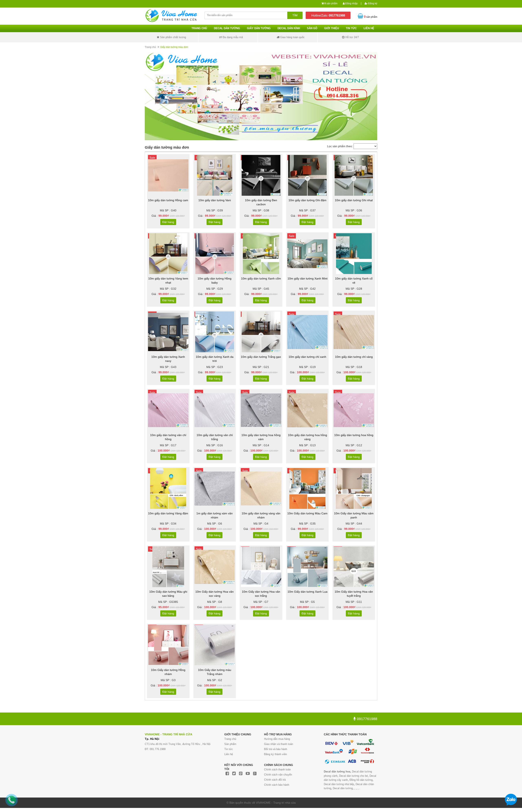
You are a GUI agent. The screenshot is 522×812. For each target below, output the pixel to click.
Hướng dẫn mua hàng (277, 738)
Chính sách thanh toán (277, 769)
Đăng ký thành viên (275, 754)
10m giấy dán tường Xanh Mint (307, 278)
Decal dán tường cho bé (353, 775)
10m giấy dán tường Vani (214, 200)
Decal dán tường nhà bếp (339, 784)
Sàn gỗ (312, 28)
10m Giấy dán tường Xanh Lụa (307, 591)
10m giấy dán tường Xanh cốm (261, 278)
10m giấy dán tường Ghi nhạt (354, 200)
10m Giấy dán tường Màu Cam (307, 513)
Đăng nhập (351, 3)
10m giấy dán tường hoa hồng (353, 435)
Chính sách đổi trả (275, 779)
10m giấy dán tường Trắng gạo (261, 356)
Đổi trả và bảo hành (275, 749)
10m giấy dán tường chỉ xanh (307, 356)
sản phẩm (330, 3)
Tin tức (351, 28)
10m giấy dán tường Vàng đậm (168, 513)
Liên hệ (228, 754)
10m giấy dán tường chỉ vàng (354, 356)
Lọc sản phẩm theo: (340, 146)
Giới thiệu (331, 28)
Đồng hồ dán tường (361, 779)
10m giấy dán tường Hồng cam (168, 200)
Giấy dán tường (259, 28)
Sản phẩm (230, 744)
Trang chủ (199, 28)
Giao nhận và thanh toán (278, 744)
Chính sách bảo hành (276, 784)
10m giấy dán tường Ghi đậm (307, 200)
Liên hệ (369, 28)
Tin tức (228, 749)
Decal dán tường (227, 28)
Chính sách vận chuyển (278, 774)
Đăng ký (372, 3)
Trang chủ (230, 738)
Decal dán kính (289, 28)
